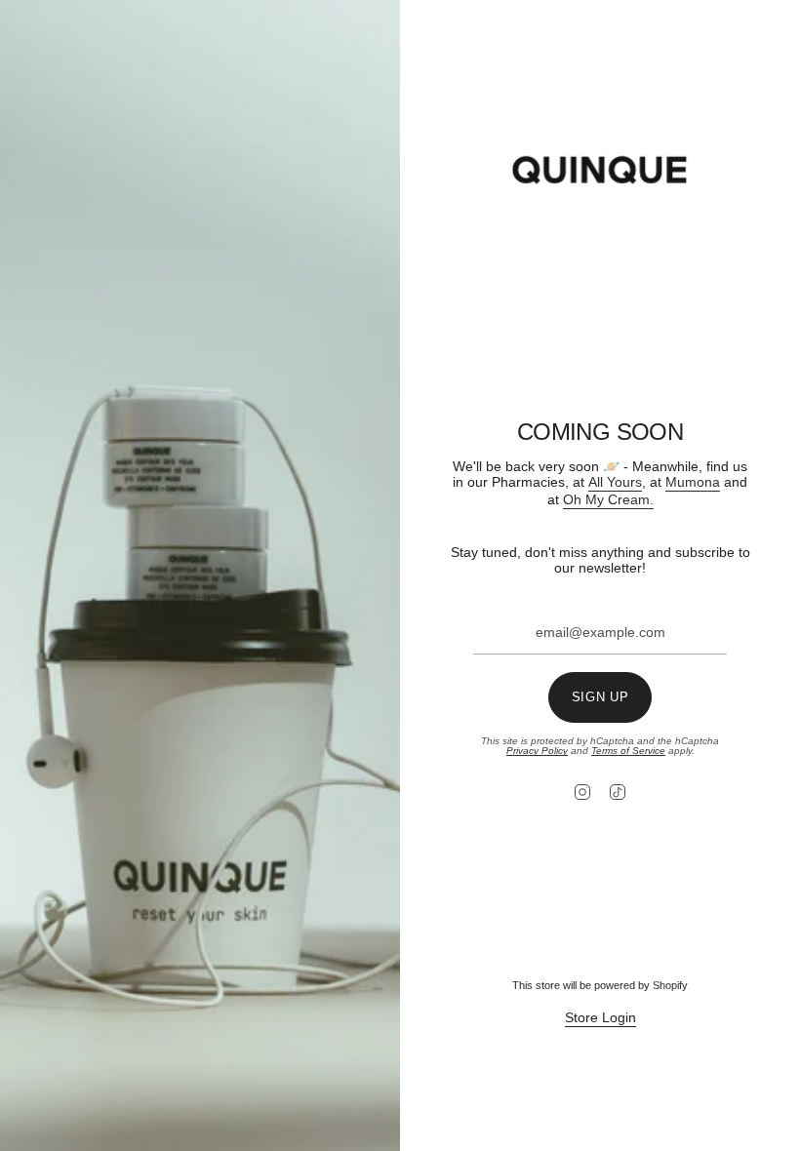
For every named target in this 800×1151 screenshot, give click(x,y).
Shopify (670, 985)
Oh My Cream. (608, 499)
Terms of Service (628, 750)
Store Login (600, 1017)
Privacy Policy (537, 750)
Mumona (692, 482)
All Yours (615, 482)
